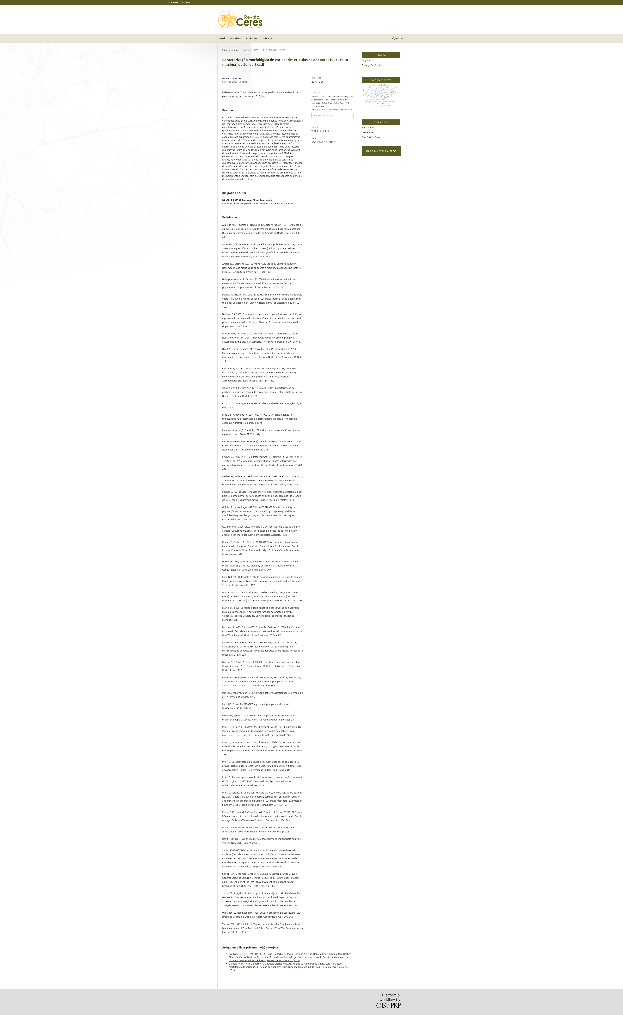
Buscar (399, 38)
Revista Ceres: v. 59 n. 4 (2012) (283, 960)
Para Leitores (368, 127)
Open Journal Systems (381, 150)
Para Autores (368, 132)
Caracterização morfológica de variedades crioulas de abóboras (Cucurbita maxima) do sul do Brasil (285, 965)
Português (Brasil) (371, 65)
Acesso (186, 2)
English (366, 60)
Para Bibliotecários (371, 137)
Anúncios (251, 38)
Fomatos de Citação (323, 115)
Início (224, 50)
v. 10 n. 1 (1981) (251, 50)
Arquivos (235, 38)
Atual (222, 38)
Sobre (266, 38)
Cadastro (173, 2)
